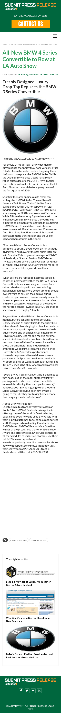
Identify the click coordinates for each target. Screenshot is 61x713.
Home (5, 45)
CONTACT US (30, 24)
